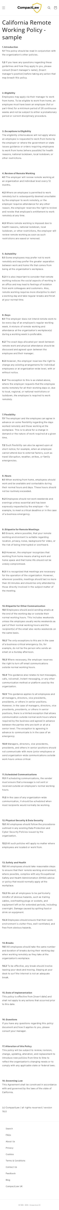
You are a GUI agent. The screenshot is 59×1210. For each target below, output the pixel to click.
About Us (10, 1141)
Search (9, 1128)
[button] (3, 8)
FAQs (8, 1135)
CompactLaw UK (14, 1186)
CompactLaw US (35, 1205)
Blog (8, 1180)
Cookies (10, 1154)
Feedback (11, 1173)
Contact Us (11, 1167)
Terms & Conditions (15, 1160)
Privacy (9, 1148)
